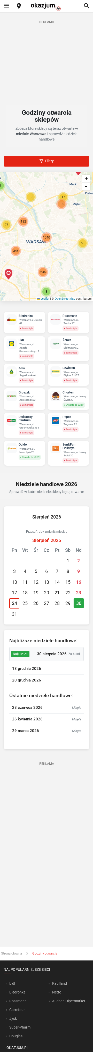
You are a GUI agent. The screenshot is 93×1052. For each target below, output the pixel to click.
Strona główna (11, 953)
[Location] (19, 6)
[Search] (86, 6)
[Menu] (6, 6)
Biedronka (17, 992)
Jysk (13, 1018)
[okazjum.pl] (46, 7)
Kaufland (59, 983)
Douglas (15, 1036)
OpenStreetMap (65, 298)
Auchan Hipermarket (68, 1001)
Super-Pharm (19, 1027)
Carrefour (17, 1010)
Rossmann (18, 1001)
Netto (56, 992)
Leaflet (44, 298)
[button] (83, 243)
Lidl (12, 983)
